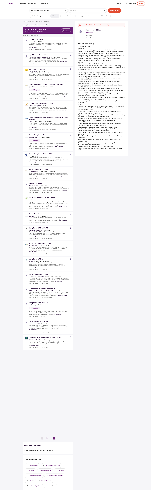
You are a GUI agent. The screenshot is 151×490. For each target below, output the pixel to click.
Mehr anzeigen (33, 47)
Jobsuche (25, 21)
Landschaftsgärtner (35, 486)
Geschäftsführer (46, 481)
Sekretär (31, 481)
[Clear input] (65, 10)
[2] (54, 438)
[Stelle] (47, 10)
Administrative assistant (52, 465)
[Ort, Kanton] (86, 10)
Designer (31, 471)
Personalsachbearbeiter (56, 476)
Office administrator (35, 476)
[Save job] (70, 39)
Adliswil (32, 21)
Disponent (61, 471)
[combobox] (48, 10)
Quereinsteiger (33, 465)
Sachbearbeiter (46, 471)
